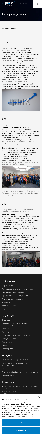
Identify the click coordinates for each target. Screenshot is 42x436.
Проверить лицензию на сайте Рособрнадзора (15, 364)
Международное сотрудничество (16, 335)
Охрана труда (8, 286)
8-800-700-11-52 (25, 4)
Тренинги (6, 302)
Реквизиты (6, 369)
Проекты (6, 332)
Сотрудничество (9, 339)
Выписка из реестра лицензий (15, 360)
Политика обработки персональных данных (20, 372)
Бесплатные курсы (10, 306)
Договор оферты (9, 375)
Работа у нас (7, 349)
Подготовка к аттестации (12, 299)
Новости (5, 345)
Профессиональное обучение (15, 296)
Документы (7, 342)
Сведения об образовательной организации (15, 324)
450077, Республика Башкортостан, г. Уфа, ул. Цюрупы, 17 (19, 387)
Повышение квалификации (14, 292)
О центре (6, 320)
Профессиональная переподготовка (17, 289)
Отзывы (5, 329)
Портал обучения (9, 309)
